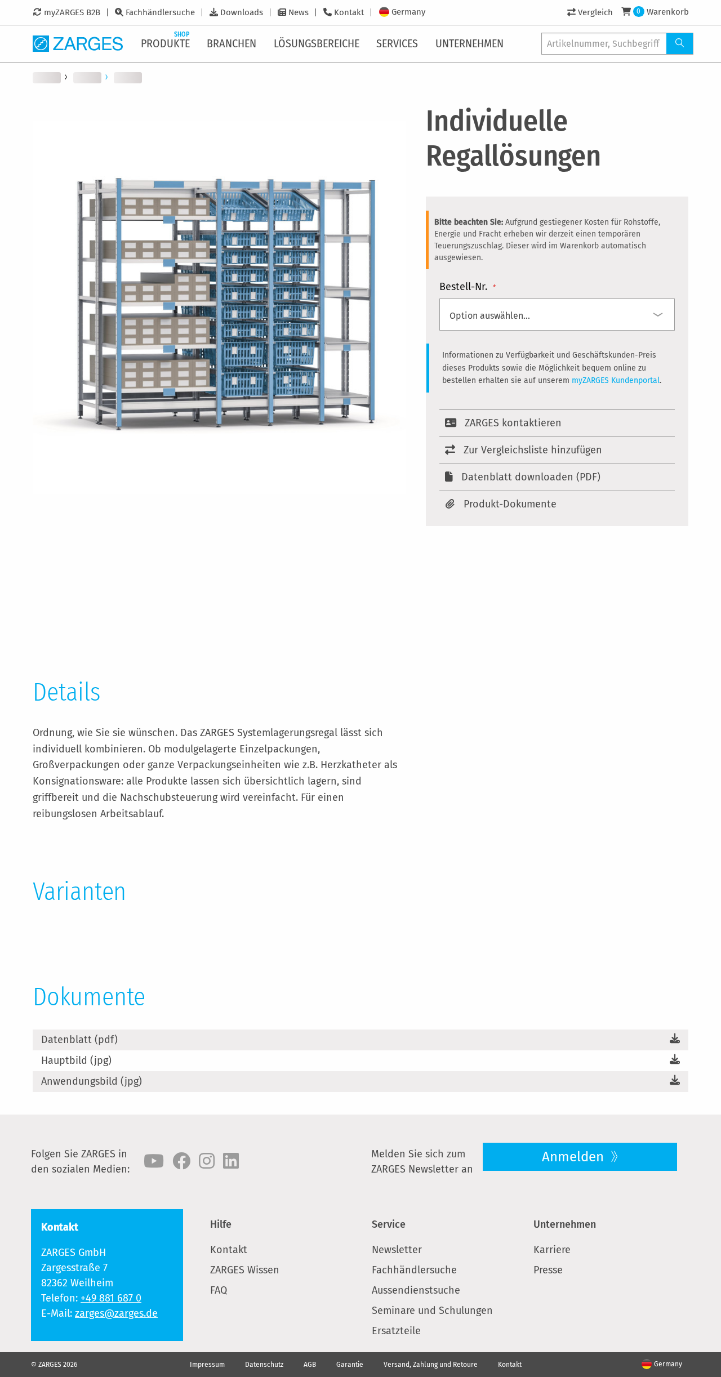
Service (389, 1224)
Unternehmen (564, 1224)
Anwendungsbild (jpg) (91, 1081)
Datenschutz (264, 1365)
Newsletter (397, 1250)
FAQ (218, 1290)
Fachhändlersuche (160, 12)
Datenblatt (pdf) (79, 1039)
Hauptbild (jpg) (76, 1060)
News (298, 12)
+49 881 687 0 (111, 1298)
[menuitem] (166, 43)
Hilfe (221, 1224)
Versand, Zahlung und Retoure (431, 1365)
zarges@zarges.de (116, 1313)
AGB (310, 1365)
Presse (548, 1270)
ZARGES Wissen (244, 1270)
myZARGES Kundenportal (616, 380)
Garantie (349, 1365)
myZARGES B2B (72, 12)
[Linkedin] (231, 1161)
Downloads (241, 12)
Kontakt (349, 12)
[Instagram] (207, 1161)
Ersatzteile (396, 1331)
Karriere (552, 1250)
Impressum (207, 1365)
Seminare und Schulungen (432, 1310)
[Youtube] (154, 1161)
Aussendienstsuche (416, 1290)
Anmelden (574, 1157)
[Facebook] (181, 1161)
